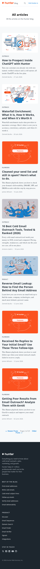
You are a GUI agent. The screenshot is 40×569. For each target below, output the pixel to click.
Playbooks (5, 167)
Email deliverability (9, 505)
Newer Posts (12, 431)
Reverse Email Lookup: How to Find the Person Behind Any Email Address (19, 287)
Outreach (5, 56)
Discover (5, 517)
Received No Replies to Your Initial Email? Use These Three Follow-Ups (17, 344)
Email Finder (6, 528)
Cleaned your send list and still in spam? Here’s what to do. (19, 175)
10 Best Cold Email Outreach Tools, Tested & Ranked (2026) (18, 229)
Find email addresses (9, 486)
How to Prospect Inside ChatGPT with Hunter (17, 62)
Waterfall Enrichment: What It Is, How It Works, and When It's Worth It (18, 114)
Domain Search (7, 524)
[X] (3, 551)
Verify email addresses (10, 501)
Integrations (6, 539)
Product (5, 279)
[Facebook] (6, 551)
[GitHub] (16, 551)
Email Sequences (8, 521)
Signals (4, 535)
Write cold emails (8, 490)
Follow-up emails (8, 497)
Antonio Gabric (7, 249)
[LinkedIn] (9, 551)
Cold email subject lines (10, 493)
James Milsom (7, 192)
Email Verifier (7, 532)
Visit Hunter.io (33, 3)
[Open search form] (25, 3)
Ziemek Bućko (7, 77)
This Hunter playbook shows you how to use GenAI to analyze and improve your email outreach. (18, 412)
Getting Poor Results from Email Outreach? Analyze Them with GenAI (19, 402)
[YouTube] (13, 551)
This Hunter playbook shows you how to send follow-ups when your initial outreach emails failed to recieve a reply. (19, 355)
